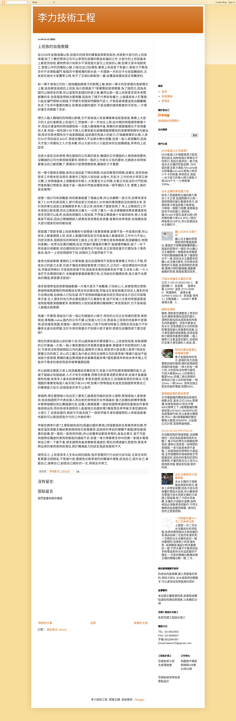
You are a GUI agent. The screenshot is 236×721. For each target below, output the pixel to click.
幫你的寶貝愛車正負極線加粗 (186, 351)
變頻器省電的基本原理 (175, 393)
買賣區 (166, 101)
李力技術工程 (67, 18)
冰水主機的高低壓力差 (175, 191)
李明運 (165, 115)
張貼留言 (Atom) (57, 629)
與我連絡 (167, 96)
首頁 (93, 623)
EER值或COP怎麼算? (175, 150)
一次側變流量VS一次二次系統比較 (186, 520)
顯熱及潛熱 (168, 309)
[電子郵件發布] (77, 471)
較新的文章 (45, 623)
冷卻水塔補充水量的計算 (177, 278)
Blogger (139, 699)
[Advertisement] (93, 596)
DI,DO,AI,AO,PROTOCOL (177, 430)
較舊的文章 (141, 623)
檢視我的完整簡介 (169, 120)
